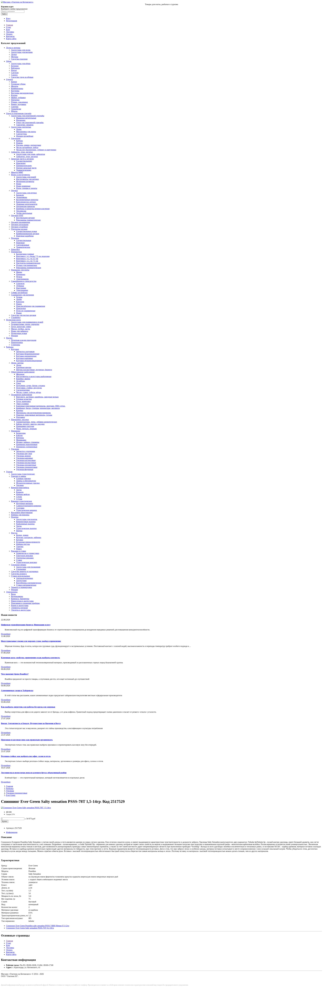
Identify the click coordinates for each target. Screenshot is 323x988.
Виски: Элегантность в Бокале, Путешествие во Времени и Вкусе (31, 723)
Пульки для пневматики (26, 265)
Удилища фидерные (24, 469)
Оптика (14, 190)
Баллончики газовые (25, 254)
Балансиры (21, 433)
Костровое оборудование (22, 512)
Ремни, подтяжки (18, 104)
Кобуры (19, 141)
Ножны (19, 143)
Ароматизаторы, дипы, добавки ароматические (36, 422)
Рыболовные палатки (25, 524)
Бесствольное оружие (25, 218)
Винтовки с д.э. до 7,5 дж (27, 261)
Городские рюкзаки (24, 556)
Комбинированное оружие (27, 234)
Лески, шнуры (17, 363)
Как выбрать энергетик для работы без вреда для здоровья (28, 707)
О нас (8, 27)
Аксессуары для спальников (28, 567)
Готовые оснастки (24, 399)
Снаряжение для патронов (22, 295)
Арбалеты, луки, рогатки (22, 152)
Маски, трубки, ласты (20, 329)
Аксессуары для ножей (26, 177)
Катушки (15, 349)
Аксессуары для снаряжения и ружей (27, 322)
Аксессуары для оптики (26, 193)
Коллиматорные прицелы (27, 200)
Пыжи (19, 313)
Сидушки (20, 508)
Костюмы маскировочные (22, 93)
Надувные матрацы (24, 503)
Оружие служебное (19, 227)
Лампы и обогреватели (26, 481)
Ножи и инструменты (20, 175)
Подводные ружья (19, 333)
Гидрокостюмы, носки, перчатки (25, 324)
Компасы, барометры (20, 599)
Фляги (19, 549)
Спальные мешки (18, 565)
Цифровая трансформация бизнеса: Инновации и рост (25, 625)
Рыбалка (9, 347)
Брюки (14, 82)
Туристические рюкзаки (26, 562)
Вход (8, 18)
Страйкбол (15, 317)
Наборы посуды (23, 544)
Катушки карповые (24, 358)
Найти (4, 14)
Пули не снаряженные (25, 311)
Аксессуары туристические (23, 474)
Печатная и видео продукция (23, 340)
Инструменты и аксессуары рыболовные (33, 376)
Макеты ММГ (17, 172)
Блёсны (19, 435)
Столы (19, 497)
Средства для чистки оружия (23, 315)
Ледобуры (20, 381)
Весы (13, 594)
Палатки (14, 517)
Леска (18, 365)
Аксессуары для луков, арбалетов (30, 154)
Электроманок (22, 279)
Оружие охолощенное (20, 222)
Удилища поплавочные (26, 465)
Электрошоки (22, 290)
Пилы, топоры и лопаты (26, 188)
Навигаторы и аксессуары (22, 601)
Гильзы (19, 297)
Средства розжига (19, 574)
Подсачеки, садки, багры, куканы (30, 385)
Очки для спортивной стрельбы (30, 122)
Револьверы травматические (28, 220)
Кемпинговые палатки (26, 522)
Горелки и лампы (18, 476)
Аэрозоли (20, 283)
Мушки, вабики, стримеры (27, 442)
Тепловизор (21, 211)
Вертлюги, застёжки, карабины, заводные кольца (37, 397)
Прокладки (21, 308)
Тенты (19, 526)
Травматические (23, 247)
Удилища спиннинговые (26, 467)
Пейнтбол (15, 249)
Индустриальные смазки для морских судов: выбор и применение (31, 641)
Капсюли (20, 302)
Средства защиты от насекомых (24, 571)
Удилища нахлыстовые (26, 463)
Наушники (20, 120)
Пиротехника (17, 342)
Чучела (19, 277)
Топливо (20, 485)
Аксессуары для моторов (22, 52)
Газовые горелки (23, 478)
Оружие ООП (17, 215)
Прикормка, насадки (20, 419)
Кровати (19, 492)
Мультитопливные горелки (28, 483)
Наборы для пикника (20, 515)
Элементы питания (19, 608)
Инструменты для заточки (27, 179)
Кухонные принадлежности (28, 542)
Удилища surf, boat (24, 453)
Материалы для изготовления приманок (33, 413)
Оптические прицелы (25, 206)
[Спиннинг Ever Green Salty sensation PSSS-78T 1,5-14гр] (26, 808)
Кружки (19, 540)
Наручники (21, 288)
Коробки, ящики (23, 379)
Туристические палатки (26, 528)
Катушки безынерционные (27, 354)
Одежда (9, 79)
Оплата (9, 34)
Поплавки (20, 417)
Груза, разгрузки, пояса (21, 327)
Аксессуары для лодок (20, 50)
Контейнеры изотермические (28, 583)
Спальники (21, 569)
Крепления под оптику (26, 202)
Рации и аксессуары (19, 605)
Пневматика (16, 252)
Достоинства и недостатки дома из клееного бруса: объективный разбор (33, 773)
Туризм (9, 472)
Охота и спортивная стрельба (18, 113)
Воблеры (20, 438)
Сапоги (14, 75)
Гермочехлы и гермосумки (27, 553)
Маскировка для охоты (26, 132)
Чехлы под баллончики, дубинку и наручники (36, 150)
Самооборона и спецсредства (23, 281)
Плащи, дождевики (19, 102)
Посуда (14, 533)
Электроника (11, 592)
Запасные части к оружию (22, 159)
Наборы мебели (23, 494)
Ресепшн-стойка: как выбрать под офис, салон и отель (26, 756)
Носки (14, 70)
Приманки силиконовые (26, 447)
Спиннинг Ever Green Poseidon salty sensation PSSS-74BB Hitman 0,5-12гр (37, 926)
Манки (19, 272)
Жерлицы (20, 374)
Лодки (14, 54)
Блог (8, 29)
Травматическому (23, 170)
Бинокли (20, 195)
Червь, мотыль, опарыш (26, 429)
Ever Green (10, 795)
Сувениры (15, 345)
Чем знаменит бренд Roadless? (15, 674)
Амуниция (15, 138)
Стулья (19, 499)
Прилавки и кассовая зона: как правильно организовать (27, 740)
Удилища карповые (24, 458)
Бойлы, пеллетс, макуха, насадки (30, 424)
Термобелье (16, 109)
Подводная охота (13, 320)
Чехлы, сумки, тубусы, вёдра (28, 392)
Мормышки (21, 440)
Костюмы (15, 91)
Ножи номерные (23, 186)
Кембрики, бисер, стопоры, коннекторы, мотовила (38, 408)
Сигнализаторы (23, 390)
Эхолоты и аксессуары (21, 610)
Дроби (19, 299)
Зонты (19, 490)
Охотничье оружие (19, 229)
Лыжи (18, 129)
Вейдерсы (15, 68)
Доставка (10, 32)
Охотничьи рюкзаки (25, 558)
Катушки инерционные (26, 356)
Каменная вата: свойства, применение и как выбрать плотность (30, 658)
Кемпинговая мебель (20, 488)
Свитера (14, 107)
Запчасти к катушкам (25, 351)
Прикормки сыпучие (25, 426)
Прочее (9, 338)
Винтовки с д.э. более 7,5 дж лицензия (32, 256)
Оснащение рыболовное (21, 395)
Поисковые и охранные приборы (25, 603)
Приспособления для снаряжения (30, 306)
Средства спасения (19, 59)
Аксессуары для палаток (26, 519)
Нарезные (20, 243)
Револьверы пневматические (28, 268)
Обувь (8, 61)
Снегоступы (21, 134)
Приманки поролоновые (26, 444)
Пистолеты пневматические (28, 263)
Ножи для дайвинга (19, 331)
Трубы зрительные (24, 213)
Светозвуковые (22, 245)
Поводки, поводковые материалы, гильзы (34, 415)
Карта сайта (11, 39)
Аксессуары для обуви (20, 63)
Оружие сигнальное (19, 224)
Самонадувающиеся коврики (28, 506)
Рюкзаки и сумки (18, 551)
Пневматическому (24, 166)
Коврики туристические (21, 501)
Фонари (14, 336)
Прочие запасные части (26, 168)
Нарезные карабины (25, 236)
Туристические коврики (26, 510)
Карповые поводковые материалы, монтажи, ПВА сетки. (40, 406)
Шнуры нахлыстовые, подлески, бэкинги (34, 370)
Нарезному (21, 163)
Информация (11, 832)
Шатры (19, 531)
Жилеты (14, 86)
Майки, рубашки (18, 97)
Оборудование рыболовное (23, 372)
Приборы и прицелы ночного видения (32, 209)
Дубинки (20, 286)
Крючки (19, 410)
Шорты (14, 111)
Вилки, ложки (22, 535)
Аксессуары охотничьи (21, 127)
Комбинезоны (17, 88)
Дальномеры (21, 197)
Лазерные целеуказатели (26, 204)
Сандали (15, 73)
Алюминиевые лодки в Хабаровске (17, 690)
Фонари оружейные (24, 136)
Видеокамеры (17, 596)
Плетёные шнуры (23, 367)
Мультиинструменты (25, 181)
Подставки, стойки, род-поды (29, 388)
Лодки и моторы (13, 48)
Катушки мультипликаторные (29, 361)
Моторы (14, 57)
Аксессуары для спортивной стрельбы (27, 116)
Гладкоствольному (24, 161)
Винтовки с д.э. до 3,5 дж (27, 258)
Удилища (15, 449)
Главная (9, 25)
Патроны (15, 238)
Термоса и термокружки (21, 587)
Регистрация (11, 21)
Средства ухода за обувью (22, 77)
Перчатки (15, 100)
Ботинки (15, 66)
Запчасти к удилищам (25, 451)
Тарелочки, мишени (24, 125)
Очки (18, 383)
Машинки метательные (26, 118)
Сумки (19, 560)
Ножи (18, 184)
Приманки (20, 274)
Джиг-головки (22, 404)
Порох (19, 304)
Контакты (10, 36)
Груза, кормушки (23, 401)
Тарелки (19, 546)
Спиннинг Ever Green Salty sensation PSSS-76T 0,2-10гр (30, 928)
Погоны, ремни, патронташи (28, 145)
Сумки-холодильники (20, 576)
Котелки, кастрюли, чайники (28, 537)
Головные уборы (18, 84)
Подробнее (5, 634)
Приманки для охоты (20, 270)
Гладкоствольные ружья (26, 231)
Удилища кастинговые (26, 460)
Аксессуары (21, 580)
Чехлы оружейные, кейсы (27, 147)
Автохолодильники (24, 578)
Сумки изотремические (26, 585)
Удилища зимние (23, 456)
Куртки (14, 95)
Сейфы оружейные (19, 292)
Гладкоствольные (23, 240)
